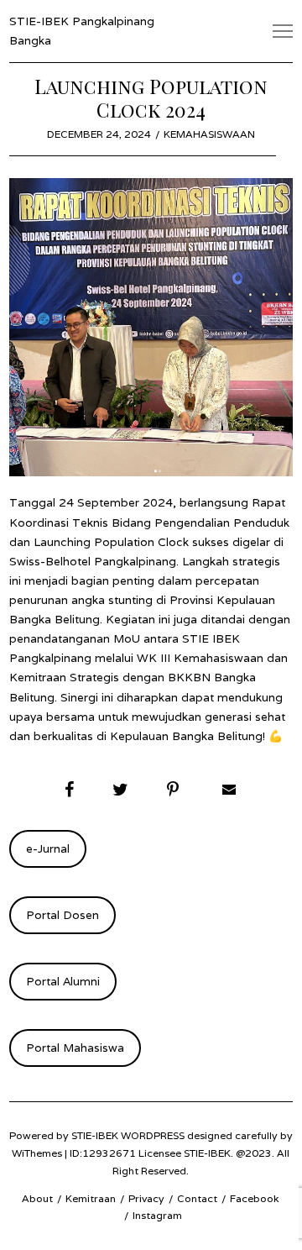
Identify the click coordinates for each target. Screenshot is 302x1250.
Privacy (146, 1198)
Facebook (254, 1198)
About (37, 1198)
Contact (197, 1198)
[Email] (227, 789)
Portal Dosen (62, 914)
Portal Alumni (63, 981)
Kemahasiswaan (209, 134)
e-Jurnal (48, 848)
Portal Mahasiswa (75, 1047)
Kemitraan (90, 1198)
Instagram (157, 1215)
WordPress (153, 1135)
